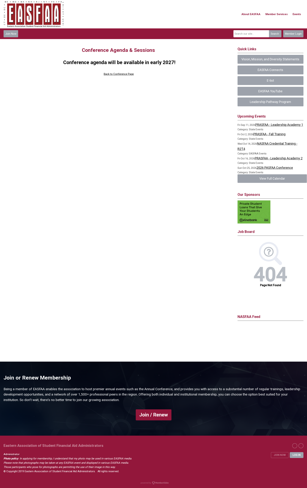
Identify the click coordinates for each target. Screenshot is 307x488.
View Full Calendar (272, 178)
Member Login (293, 33)
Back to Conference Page (119, 74)
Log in (297, 455)
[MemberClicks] (34, 14)
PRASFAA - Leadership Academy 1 (279, 125)
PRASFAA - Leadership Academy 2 (279, 158)
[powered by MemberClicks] (153, 483)
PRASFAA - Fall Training (269, 134)
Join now (280, 455)
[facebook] (294, 445)
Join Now (10, 33)
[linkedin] (300, 445)
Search (275, 33)
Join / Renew (153, 415)
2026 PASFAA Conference (275, 168)
